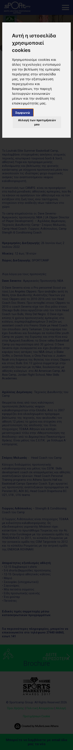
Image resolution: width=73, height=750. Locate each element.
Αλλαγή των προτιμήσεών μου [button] (37, 122)
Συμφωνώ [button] (22, 112)
